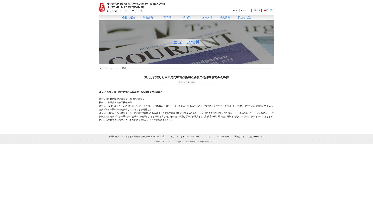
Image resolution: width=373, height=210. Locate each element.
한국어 (257, 10)
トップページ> (106, 68)
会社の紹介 (128, 17)
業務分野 (148, 17)
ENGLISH (245, 10)
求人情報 (225, 17)
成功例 (186, 17)
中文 (235, 10)
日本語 (269, 10)
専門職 (167, 17)
